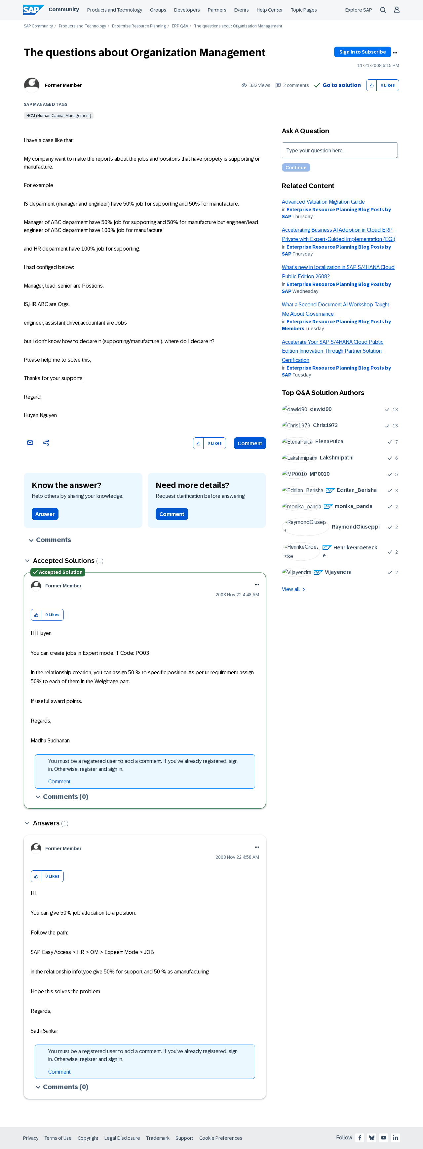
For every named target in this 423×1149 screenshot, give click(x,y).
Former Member (63, 85)
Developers (187, 10)
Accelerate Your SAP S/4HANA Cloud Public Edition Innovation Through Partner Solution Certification (332, 351)
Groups (158, 10)
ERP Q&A (180, 26)
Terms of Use (58, 1138)
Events (241, 10)
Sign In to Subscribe (362, 52)
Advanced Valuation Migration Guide (323, 202)
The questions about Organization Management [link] (238, 26)
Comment (250, 443)
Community (64, 9)
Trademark (158, 1138)
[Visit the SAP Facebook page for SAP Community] (360, 1137)
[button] (371, 85)
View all (291, 589)
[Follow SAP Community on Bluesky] (371, 1137)
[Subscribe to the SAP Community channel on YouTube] (383, 1137)
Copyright (88, 1138)
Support (184, 1138)
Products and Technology (114, 10)
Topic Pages (304, 10)
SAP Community (38, 26)
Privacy (30, 1138)
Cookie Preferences (220, 1138)
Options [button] (395, 53)
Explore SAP (358, 10)
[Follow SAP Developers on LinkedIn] (395, 1137)
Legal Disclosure (122, 1138)
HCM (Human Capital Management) (58, 115)
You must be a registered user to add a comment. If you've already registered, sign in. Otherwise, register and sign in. (143, 765)
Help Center (270, 10)
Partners (217, 10)
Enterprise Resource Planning (139, 26)
